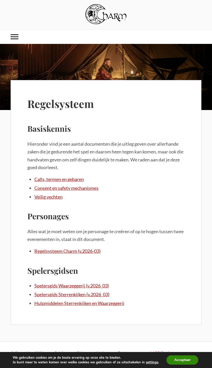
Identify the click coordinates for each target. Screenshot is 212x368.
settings (152, 362)
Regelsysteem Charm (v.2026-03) (67, 251)
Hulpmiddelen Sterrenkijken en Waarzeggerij (79, 303)
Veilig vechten (48, 197)
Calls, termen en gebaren (59, 179)
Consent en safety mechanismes (66, 188)
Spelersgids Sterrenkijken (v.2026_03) (71, 294)
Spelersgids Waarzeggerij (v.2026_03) (71, 285)
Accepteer (182, 359)
